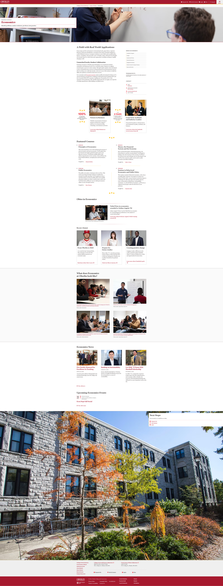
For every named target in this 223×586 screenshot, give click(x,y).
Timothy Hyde (128, 188)
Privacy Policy (91, 581)
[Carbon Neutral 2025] (81, 583)
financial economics (91, 75)
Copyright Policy (103, 581)
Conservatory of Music (82, 564)
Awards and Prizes (130, 57)
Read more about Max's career (85, 262)
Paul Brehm (130, 85)
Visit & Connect (194, 2)
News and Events (130, 67)
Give (206, 2)
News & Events (80, 572)
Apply (201, 2)
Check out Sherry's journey (109, 262)
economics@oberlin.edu (132, 91)
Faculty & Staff (122, 581)
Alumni (135, 578)
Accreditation (112, 581)
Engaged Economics (130, 62)
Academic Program (130, 53)
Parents (135, 581)
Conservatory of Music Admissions (129, 562)
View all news (81, 386)
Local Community (123, 583)
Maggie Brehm (89, 161)
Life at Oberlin (80, 568)
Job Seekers (136, 583)
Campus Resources (81, 573)
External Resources (130, 60)
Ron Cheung (89, 185)
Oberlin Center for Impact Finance (133, 64)
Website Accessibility (93, 583)
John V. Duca (128, 162)
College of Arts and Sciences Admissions (103, 562)
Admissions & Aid (81, 566)
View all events (82, 405)
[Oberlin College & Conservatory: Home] (5, 2)
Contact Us (102, 583)
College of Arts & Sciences (82, 5)
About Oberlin (80, 570)
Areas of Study (93, 5)
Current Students (123, 578)
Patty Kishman (130, 89)
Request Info (185, 2)
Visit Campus (154, 423)
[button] (212, 2)
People (128, 55)
